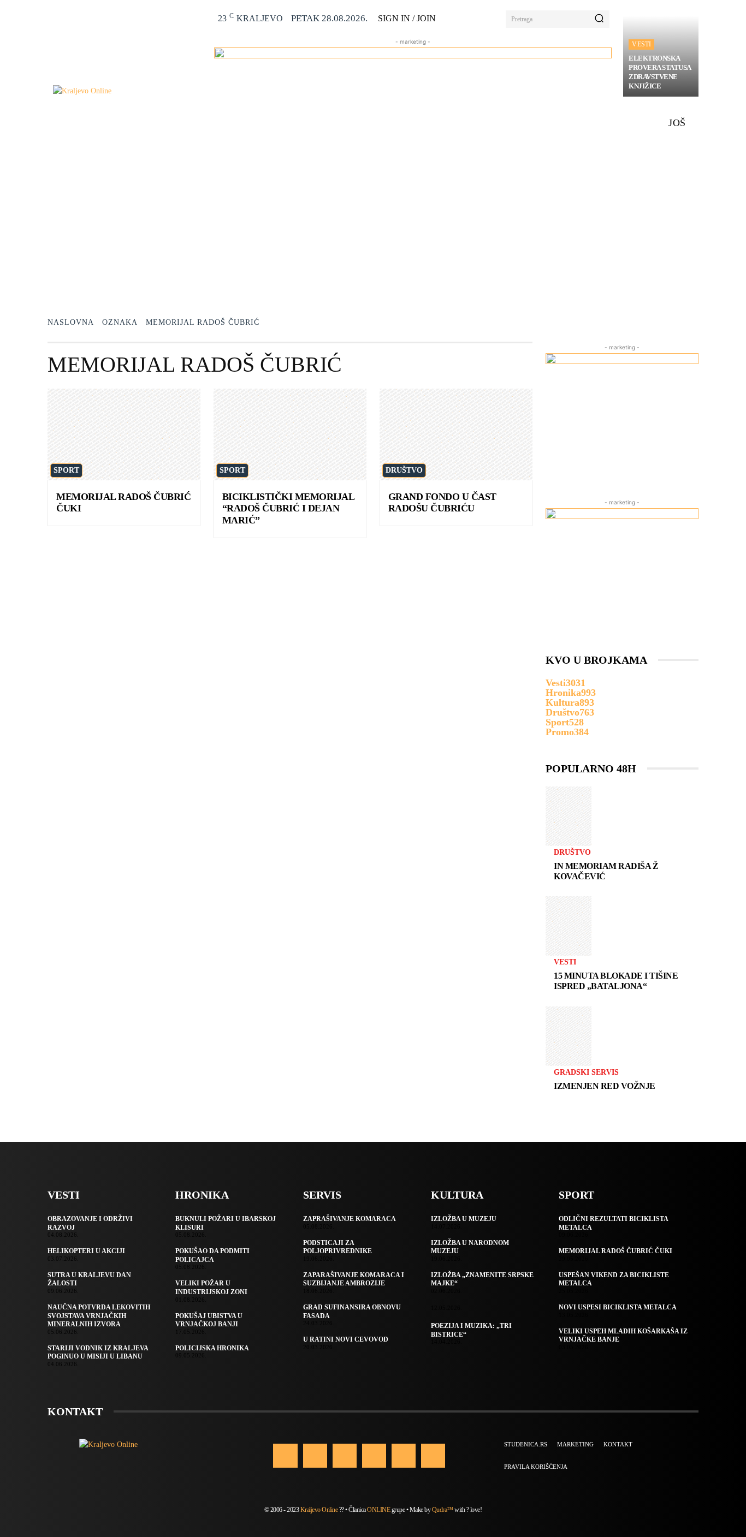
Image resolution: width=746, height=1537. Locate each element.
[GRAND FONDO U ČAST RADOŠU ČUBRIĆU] (456, 434)
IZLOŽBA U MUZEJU (463, 1219)
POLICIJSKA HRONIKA (212, 1348)
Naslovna (71, 322)
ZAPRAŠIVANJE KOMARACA (349, 1219)
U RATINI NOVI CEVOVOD (345, 1339)
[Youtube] (433, 1456)
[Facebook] (285, 1456)
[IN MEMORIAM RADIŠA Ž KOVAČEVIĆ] (568, 816)
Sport (66, 470)
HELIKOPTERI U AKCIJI (86, 1251)
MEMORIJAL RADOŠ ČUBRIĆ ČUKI (615, 1251)
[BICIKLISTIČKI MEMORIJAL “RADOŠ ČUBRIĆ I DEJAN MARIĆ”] (290, 434)
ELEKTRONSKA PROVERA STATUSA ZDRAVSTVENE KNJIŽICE (660, 72)
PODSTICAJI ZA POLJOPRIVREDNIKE (337, 1247)
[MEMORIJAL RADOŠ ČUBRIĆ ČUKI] (124, 434)
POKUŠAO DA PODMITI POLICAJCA (212, 1255)
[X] (404, 1456)
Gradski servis (586, 1072)
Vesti (641, 44)
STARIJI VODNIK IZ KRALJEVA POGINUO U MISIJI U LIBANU (98, 1352)
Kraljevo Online (319, 1510)
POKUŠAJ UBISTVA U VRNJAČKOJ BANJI (208, 1320)
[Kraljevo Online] (127, 91)
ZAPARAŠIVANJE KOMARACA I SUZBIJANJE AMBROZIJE (353, 1279)
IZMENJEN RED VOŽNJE (604, 1086)
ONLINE (378, 1510)
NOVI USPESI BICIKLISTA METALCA (618, 1307)
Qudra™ (442, 1510)
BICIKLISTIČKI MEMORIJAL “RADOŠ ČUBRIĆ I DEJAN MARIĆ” (288, 508)
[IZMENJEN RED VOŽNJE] (568, 1036)
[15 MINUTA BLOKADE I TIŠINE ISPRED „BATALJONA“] (568, 926)
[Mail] (374, 1456)
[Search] (599, 19)
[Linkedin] (345, 1456)
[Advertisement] (373, 220)
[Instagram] (315, 1456)
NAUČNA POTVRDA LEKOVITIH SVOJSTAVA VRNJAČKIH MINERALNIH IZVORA (99, 1315)
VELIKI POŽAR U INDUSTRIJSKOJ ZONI (211, 1287)
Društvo (404, 470)
